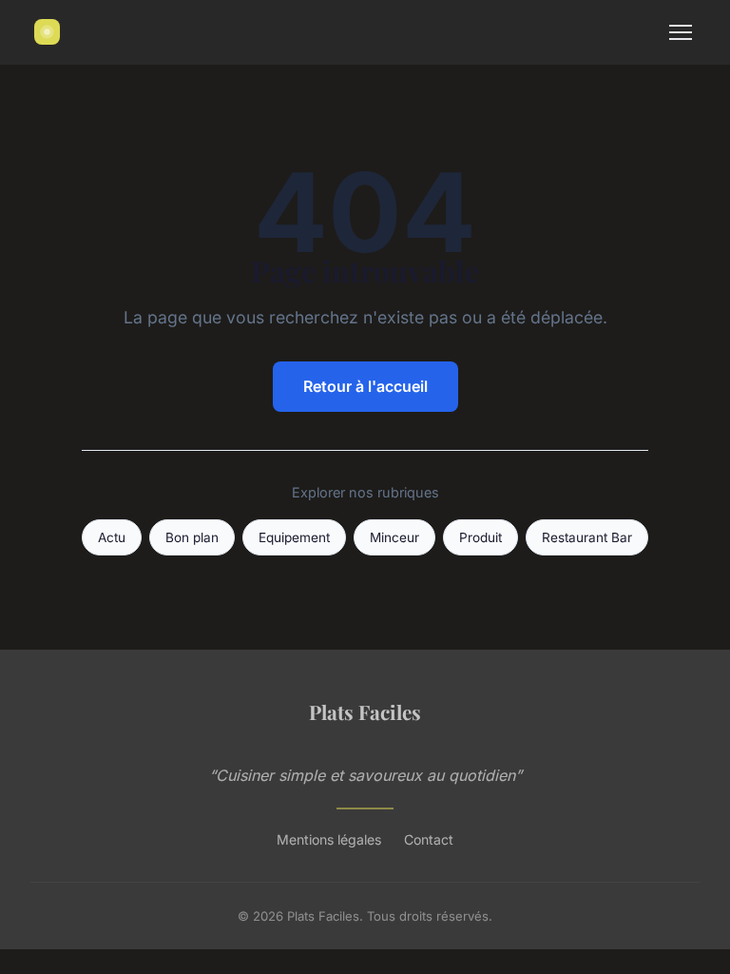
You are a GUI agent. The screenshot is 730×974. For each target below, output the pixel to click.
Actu (111, 537)
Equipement (294, 537)
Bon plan (192, 537)
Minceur (394, 537)
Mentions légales (329, 839)
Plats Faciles (365, 711)
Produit (480, 537)
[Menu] (681, 32)
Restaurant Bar (587, 537)
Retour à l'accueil (365, 386)
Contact (428, 839)
